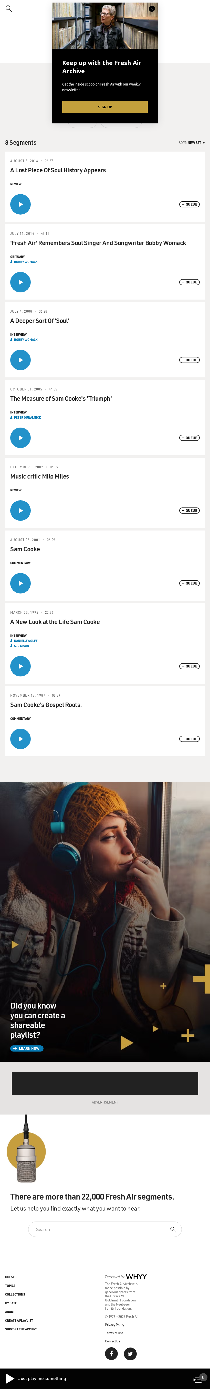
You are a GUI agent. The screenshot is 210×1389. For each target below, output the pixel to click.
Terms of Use (114, 1333)
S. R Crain (21, 646)
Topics (10, 1286)
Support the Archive (21, 1329)
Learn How (29, 1048)
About (10, 1312)
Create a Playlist (19, 1320)
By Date (11, 1303)
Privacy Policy (114, 1324)
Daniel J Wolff (26, 641)
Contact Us (112, 1341)
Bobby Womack (25, 262)
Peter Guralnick (27, 417)
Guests (10, 1277)
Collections (15, 1294)
